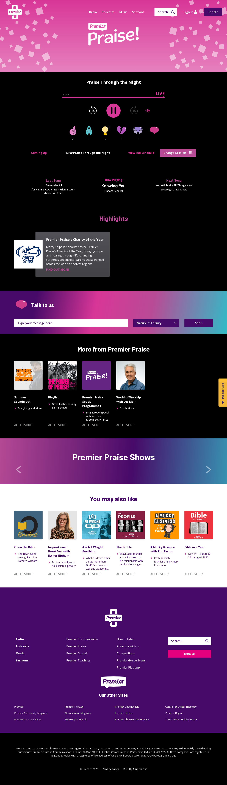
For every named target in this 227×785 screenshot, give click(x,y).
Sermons (138, 12)
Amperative (140, 769)
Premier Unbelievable (127, 706)
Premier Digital (173, 713)
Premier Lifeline (124, 713)
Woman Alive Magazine (78, 713)
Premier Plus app (128, 667)
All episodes (24, 425)
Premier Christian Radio (82, 639)
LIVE (160, 93)
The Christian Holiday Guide (181, 719)
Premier (18, 706)
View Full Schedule (141, 153)
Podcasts (108, 12)
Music (123, 12)
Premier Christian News (27, 719)
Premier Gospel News (131, 660)
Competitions (126, 653)
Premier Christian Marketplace (132, 719)
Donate (213, 12)
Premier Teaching (78, 660)
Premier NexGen (74, 706)
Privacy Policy (111, 769)
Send (198, 323)
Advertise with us (128, 646)
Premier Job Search (76, 719)
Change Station (175, 153)
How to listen (125, 639)
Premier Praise (76, 646)
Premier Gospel (76, 653)
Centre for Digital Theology (180, 706)
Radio (93, 12)
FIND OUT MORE (57, 270)
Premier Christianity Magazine (31, 713)
